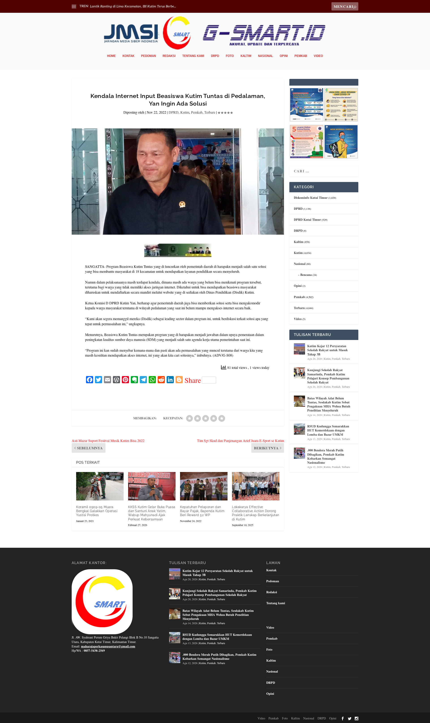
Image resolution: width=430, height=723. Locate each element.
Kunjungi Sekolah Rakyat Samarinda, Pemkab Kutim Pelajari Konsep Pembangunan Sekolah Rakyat (328, 376)
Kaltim (246, 56)
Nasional (265, 56)
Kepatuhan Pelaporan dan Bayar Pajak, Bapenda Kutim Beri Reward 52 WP (202, 511)
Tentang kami (193, 56)
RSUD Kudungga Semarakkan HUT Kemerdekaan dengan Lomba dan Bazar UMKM (328, 430)
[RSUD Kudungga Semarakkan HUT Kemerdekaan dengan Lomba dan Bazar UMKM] (299, 429)
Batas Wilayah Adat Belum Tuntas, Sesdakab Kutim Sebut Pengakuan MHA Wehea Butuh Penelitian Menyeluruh (328, 404)
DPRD (173, 112)
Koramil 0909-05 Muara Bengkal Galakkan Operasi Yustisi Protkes (96, 511)
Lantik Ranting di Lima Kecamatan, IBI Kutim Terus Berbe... (133, 6)
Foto (230, 56)
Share (193, 380)
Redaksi (169, 56)
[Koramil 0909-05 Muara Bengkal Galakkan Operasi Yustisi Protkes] (100, 486)
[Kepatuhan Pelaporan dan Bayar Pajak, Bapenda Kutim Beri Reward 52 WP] (204, 486)
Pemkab (301, 56)
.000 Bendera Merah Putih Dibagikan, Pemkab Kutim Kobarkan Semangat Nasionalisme (325, 456)
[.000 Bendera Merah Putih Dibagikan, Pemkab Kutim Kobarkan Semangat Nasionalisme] (299, 453)
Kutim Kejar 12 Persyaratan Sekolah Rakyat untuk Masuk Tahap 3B (327, 350)
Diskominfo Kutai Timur (311, 197)
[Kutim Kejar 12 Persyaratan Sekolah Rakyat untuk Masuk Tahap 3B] (299, 349)
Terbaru (209, 112)
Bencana (306, 274)
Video (318, 56)
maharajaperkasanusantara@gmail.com (108, 646)
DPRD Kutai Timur (307, 219)
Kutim (184, 112)
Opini (284, 56)
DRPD (215, 56)
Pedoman (148, 56)
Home (111, 56)
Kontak (128, 56)
